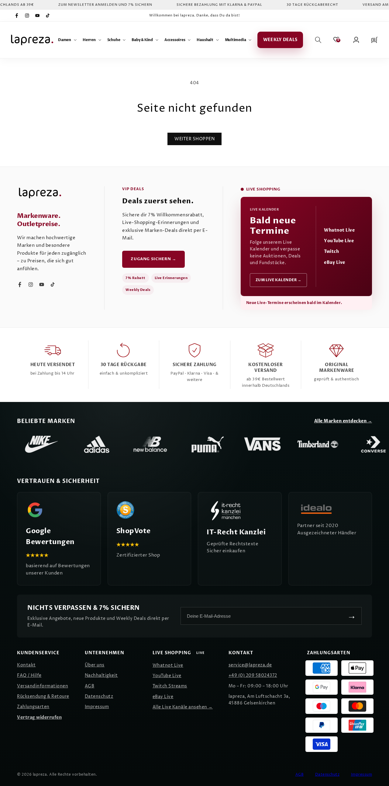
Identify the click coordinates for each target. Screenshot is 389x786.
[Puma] (207, 444)
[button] (67, 39)
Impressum (97, 707)
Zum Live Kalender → (278, 280)
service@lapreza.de (250, 665)
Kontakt (26, 665)
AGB (90, 686)
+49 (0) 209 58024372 (253, 675)
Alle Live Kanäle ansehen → (183, 707)
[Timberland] (318, 444)
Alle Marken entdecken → (343, 421)
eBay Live (334, 262)
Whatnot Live (339, 230)
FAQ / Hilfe (29, 675)
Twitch (331, 251)
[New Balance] (152, 444)
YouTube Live (339, 241)
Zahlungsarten (33, 707)
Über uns (95, 665)
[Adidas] (96, 444)
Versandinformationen (42, 686)
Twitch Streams (170, 686)
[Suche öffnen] (318, 40)
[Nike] (41, 444)
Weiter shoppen (194, 139)
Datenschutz (99, 696)
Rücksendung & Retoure (43, 696)
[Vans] (262, 444)
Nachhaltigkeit (101, 675)
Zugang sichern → (153, 259)
